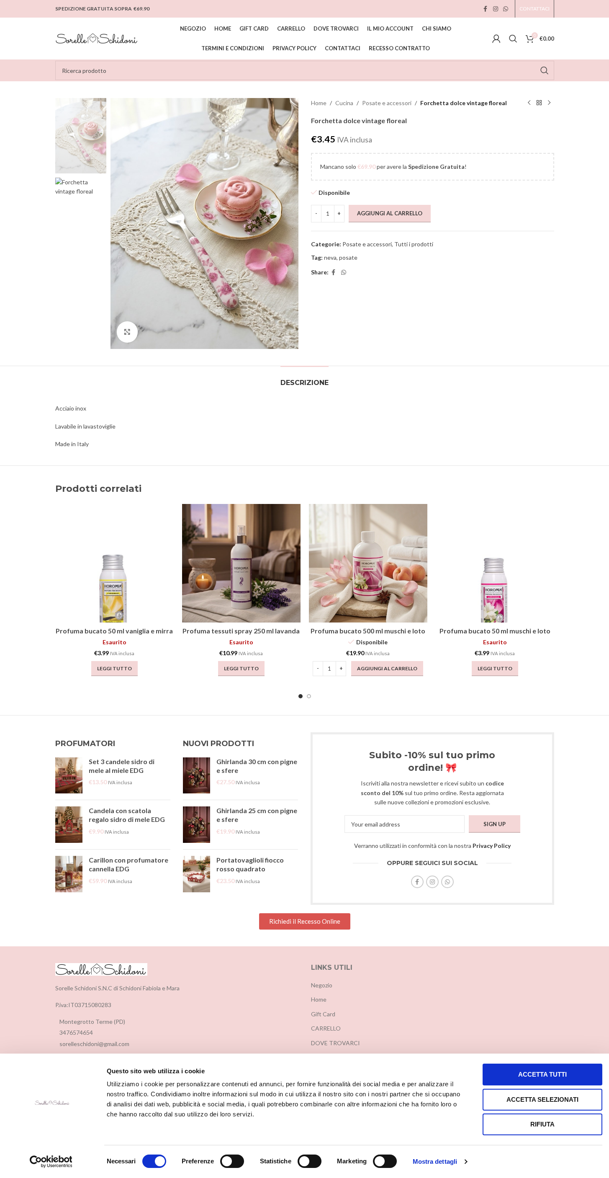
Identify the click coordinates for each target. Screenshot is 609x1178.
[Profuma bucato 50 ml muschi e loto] (495, 563)
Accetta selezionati (542, 1099)
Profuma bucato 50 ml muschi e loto (494, 631)
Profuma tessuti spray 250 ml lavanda (241, 631)
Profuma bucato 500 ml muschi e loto (368, 631)
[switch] (232, 1161)
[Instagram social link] (496, 9)
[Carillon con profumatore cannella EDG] (68, 874)
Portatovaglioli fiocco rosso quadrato (250, 864)
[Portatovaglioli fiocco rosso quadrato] (196, 874)
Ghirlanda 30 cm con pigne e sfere (256, 765)
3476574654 (76, 1032)
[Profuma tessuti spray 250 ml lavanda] (241, 563)
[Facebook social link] (486, 9)
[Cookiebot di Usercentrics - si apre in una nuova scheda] (50, 1161)
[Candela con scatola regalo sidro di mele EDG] (68, 824)
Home (318, 102)
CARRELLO (326, 1028)
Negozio (321, 985)
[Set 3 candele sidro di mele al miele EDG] (68, 775)
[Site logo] (97, 37)
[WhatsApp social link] (506, 9)
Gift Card (323, 1014)
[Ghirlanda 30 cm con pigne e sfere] (196, 775)
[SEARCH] (544, 70)
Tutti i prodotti (413, 244)
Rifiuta (542, 1124)
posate (348, 257)
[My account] (496, 38)
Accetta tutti (542, 1074)
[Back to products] (539, 103)
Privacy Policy (492, 845)
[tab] (304, 378)
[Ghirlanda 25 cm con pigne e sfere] (196, 824)
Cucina (344, 102)
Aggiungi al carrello (389, 213)
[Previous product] (529, 103)
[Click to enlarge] (127, 331)
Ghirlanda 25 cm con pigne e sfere (256, 814)
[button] (387, 668)
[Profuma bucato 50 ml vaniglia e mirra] (114, 563)
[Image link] (101, 968)
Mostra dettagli (435, 1161)
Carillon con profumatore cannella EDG (128, 864)
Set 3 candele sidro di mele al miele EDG (121, 765)
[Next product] (549, 103)
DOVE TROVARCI (335, 1042)
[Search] (513, 38)
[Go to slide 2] (309, 696)
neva (330, 257)
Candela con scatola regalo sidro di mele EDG (127, 814)
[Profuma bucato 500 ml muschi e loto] (368, 563)
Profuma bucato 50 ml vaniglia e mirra (114, 631)
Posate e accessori (386, 102)
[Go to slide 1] (300, 696)
